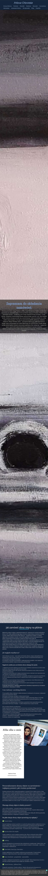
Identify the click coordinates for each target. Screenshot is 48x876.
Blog (33, 8)
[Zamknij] (46, 870)
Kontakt (22, 6)
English (38, 8)
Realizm (28, 6)
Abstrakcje (6, 8)
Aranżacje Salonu (16, 8)
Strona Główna (7, 6)
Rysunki (35, 6)
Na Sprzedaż (26, 8)
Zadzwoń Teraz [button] (12, 773)
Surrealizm (43, 6)
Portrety (15, 6)
